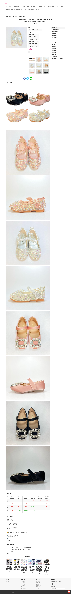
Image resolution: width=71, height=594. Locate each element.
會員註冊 (38, 581)
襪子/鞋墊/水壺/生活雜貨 (33, 9)
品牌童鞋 (24, 6)
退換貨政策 (38, 587)
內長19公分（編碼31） (33, 41)
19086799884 (22, 16)
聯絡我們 (7, 581)
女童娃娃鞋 (42, 6)
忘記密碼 (38, 583)
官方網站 (7, 583)
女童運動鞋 (36, 6)
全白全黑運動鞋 (10, 6)
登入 (41, 581)
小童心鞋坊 (8, 16)
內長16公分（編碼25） (33, 34)
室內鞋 (52, 6)
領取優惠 (63, 588)
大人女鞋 (47, 6)
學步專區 (56, 6)
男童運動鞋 (29, 6)
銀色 (33, 30)
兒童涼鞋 (8, 9)
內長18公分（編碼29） (34, 39)
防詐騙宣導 (38, 588)
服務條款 (38, 584)
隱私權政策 (38, 585)
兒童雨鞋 (13, 9)
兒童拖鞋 (61, 6)
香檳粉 (36, 30)
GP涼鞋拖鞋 (24, 9)
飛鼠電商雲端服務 (24, 592)
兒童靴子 (18, 9)
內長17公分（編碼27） (34, 37)
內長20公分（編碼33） (34, 44)
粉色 (30, 30)
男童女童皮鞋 (17, 6)
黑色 (40, 30)
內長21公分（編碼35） (33, 46)
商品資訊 (35, 23)
